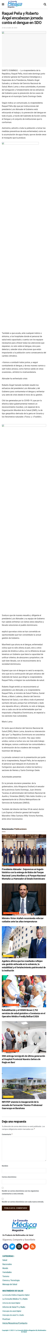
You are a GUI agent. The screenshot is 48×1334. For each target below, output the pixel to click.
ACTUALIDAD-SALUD (11, 913)
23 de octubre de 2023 (9, 28)
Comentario (7, 1134)
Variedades (8, 956)
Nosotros (12, 1323)
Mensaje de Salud (9, 1284)
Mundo (5, 1268)
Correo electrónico (9, 1177)
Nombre (5, 1166)
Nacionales (8, 864)
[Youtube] (26, 1246)
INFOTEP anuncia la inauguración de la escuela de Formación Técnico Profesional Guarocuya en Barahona (22, 1105)
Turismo (5, 1276)
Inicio (5, 1323)
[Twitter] (12, 1246)
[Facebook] (5, 1246)
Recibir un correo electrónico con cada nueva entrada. (23, 1202)
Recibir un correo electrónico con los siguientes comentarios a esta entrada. (20, 1192)
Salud (4, 1260)
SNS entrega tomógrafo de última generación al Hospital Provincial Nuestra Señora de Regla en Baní (23, 1059)
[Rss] (33, 1246)
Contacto (22, 1323)
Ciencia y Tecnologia (11, 1280)
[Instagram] (19, 1246)
